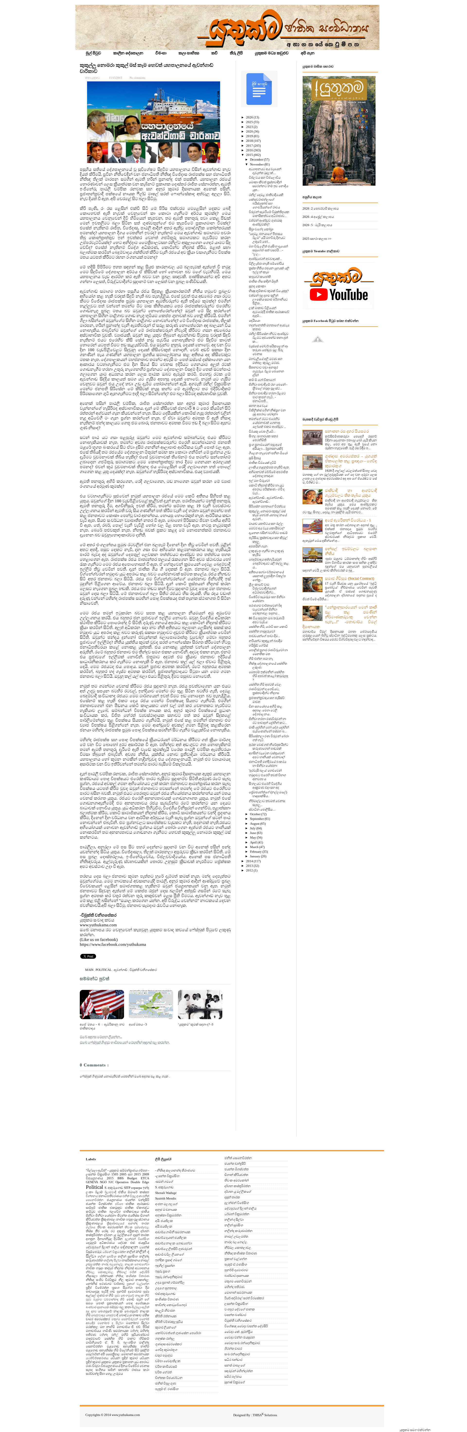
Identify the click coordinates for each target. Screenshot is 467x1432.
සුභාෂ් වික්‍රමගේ (235, 1382)
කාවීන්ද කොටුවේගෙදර (171, 1305)
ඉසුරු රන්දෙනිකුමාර (168, 1277)
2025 (250, 122)
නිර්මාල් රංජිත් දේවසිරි (133, 1272)
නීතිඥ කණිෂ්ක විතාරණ (132, 1276)
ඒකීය (122, 1192)
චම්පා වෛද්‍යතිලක (167, 1361)
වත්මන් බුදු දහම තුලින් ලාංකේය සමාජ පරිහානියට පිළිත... (268, 299)
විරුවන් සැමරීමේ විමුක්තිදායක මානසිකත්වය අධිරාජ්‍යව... (269, 214)
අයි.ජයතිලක (163, 1226)
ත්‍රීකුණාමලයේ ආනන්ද (122, 1223)
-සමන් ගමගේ (164, 1181)
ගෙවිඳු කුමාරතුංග (166, 1350)
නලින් (131, 1252)
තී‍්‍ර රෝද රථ (105, 1231)
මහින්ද (134, 1331)
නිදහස (118, 1268)
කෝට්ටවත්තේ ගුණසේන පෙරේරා (178, 1333)
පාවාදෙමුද (92, 1291)
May (253, 837)
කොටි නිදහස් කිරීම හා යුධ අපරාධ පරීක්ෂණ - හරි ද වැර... (267, 489)
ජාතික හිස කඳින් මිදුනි (263, 281)
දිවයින (118, 1239)
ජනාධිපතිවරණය (110, 1196)
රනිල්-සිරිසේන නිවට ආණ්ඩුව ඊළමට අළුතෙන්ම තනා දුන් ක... (268, 337)
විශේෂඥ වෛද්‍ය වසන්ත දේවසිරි (246, 1326)
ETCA (145, 1178)
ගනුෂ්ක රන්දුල (165, 1338)
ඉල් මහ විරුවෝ (259, 481)
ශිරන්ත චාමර (233, 1348)
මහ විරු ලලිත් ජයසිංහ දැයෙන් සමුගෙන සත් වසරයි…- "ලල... (268, 250)
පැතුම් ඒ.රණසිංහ (236, 1264)
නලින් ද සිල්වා (234, 1219)
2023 (250, 127)
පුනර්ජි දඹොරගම (129, 1291)
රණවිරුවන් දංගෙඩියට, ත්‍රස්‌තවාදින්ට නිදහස (264, 691)
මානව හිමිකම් (138, 1338)
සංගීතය (100, 1370)
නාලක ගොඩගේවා (137, 1264)
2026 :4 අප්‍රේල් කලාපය (318, 217)
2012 (250, 870)
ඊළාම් (99, 1192)
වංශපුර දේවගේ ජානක (240, 1309)
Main (89, 970)
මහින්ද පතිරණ (234, 1287)
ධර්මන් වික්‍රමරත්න (114, 1252)
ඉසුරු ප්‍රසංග (162, 1271)
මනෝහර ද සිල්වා (110, 1323)
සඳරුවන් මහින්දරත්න (239, 1371)
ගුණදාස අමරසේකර (168, 1344)
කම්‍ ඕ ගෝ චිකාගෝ (262, 380)
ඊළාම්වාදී (110, 1192)
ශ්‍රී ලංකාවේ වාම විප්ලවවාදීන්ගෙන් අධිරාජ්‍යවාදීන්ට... (262, 588)
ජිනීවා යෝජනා (105, 1215)
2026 (250, 117)
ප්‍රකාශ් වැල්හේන (138, 1284)
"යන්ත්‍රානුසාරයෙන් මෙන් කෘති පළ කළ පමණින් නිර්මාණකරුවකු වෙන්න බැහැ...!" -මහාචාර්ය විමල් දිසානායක (340, 617)
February (256, 851)
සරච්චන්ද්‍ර (92, 1373)
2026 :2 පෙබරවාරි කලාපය (321, 208)
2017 (250, 145)
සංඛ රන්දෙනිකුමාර (237, 1354)
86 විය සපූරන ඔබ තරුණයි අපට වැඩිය (266, 620)
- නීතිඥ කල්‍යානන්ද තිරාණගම (175, 1170)
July (253, 828)
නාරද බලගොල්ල (113, 1264)
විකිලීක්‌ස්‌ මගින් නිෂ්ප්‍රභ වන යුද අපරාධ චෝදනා (267, 412)
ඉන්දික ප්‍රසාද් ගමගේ (168, 1260)
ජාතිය (145, 1211)
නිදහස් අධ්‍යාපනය (137, 1268)
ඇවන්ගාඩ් (121, 970)
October (255, 814)
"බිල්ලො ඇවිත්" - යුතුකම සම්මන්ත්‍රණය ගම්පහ (116, 1170)
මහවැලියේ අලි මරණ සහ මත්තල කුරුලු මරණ (265, 361)
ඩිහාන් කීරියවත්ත (236, 1175)
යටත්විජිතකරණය (97, 1358)
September (257, 819)
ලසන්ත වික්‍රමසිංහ (236, 1304)
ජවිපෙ (119, 1204)
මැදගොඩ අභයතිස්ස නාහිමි (128, 1346)
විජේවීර (133, 1366)
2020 (250, 131)
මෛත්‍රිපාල (113, 1354)
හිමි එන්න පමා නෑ (261, 658)
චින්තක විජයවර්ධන (168, 1378)
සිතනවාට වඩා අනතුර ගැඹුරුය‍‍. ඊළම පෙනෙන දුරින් (266, 371)
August (255, 823)
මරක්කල (92, 1327)
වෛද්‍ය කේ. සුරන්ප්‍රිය (238, 1332)
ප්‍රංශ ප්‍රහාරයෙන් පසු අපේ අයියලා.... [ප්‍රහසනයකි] (266, 446)
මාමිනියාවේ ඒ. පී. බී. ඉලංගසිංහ (111, 1342)
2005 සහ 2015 (130, 1174)
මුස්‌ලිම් (144, 1350)
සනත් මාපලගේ (235, 1365)
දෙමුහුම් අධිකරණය (100, 1243)
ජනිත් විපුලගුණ (132, 1196)
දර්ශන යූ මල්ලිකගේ (118, 1235)
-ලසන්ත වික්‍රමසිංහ (167, 1176)
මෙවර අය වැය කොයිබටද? (267, 528)
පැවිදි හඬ (108, 1291)
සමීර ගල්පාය (233, 1376)
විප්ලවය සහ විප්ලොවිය (264, 177)
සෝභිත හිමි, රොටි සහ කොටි (268, 627)
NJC (111, 1182)
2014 (250, 861)
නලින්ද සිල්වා (112, 1260)
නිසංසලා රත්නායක (99, 1276)
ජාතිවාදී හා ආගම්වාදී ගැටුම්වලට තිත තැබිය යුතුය (351, 492)
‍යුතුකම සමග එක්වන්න (415, 1430)
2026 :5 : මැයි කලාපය (317, 225)
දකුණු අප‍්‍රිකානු (127, 1231)
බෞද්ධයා (125, 1315)
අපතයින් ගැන (258, 546)
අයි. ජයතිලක (164, 1221)
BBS (120, 1178)
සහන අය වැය (258, 405)
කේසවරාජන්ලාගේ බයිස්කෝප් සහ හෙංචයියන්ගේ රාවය (264, 203)
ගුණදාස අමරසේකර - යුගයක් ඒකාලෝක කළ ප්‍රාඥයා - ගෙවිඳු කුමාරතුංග (351, 461)
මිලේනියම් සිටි (129, 1350)
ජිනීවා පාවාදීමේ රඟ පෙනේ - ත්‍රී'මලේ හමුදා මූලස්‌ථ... (268, 386)
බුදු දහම (91, 1311)
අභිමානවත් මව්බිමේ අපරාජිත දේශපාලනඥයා (268, 474)
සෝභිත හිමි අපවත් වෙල (265, 684)
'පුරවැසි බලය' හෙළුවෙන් (265, 770)
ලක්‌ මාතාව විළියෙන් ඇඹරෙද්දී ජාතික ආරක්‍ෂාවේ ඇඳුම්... (269, 312)
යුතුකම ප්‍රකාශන (123, 1362)
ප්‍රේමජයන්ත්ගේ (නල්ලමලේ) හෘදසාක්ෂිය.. (268, 794)
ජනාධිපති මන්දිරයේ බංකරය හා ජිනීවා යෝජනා (267, 763)
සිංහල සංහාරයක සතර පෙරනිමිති (263, 438)
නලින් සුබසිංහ (107, 1256)
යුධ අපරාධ (141, 1362)
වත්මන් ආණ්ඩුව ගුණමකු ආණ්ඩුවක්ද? (265, 222)
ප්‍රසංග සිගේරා (122, 1287)
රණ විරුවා (93, 1366)
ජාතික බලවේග (109, 1211)
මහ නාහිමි (107, 1327)
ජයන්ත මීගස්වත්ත (99, 1204)
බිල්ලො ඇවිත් (140, 1307)
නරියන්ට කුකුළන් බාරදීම (265, 641)
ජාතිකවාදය (131, 1211)
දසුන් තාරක (141, 1235)
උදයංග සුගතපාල (166, 1288)
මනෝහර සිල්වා (137, 1323)
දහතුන (90, 1239)
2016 (250, 150)
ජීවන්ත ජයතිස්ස (128, 1215)
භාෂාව (137, 1315)
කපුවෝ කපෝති (260, 277)
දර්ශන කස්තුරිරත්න (238, 1186)
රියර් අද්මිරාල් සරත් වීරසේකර (244, 1298)
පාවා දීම (142, 1287)
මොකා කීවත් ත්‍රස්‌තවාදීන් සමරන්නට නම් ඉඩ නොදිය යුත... (268, 186)
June (253, 833)
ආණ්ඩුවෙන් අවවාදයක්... (265, 259)
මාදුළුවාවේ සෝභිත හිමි (104, 1338)
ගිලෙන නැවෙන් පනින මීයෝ (268, 453)
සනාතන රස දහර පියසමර (347, 431)
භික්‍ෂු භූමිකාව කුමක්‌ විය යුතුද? (269, 291)
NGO (103, 1182)
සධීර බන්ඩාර (233, 1360)
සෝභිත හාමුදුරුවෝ (262, 631)
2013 (250, 866)
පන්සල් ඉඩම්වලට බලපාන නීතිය (351, 551)
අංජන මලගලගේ (166, 1204)
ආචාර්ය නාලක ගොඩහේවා (173, 1243)
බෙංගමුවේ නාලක (110, 1311)
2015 (250, 155)
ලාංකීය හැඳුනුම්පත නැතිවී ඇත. (269, 467)
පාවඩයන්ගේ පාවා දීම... (264, 636)
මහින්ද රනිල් (108, 1334)
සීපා (102, 1373)
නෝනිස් (91, 1284)
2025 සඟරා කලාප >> (317, 239)
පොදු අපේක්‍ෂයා (137, 1303)
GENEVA (92, 1182)
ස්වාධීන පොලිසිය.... (262, 809)
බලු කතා (125, 1307)
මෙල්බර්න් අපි (95, 1354)
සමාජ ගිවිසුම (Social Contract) (349, 578)
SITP (127, 1188)
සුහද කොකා (257, 286)
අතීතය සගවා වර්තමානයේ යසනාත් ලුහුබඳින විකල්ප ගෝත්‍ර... (267, 576)
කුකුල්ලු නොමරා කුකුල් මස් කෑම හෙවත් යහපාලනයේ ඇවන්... (268, 515)
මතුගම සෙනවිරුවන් (124, 1319)
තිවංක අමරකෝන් (110, 1227)
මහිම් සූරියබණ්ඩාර (135, 1334)
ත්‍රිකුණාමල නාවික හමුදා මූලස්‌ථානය (125, 1219)
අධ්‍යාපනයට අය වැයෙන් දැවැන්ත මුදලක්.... (265, 171)
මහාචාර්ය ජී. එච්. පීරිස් (133, 1327)
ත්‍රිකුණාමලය (94, 1223)
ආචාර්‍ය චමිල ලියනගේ (169, 1254)
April (254, 842)
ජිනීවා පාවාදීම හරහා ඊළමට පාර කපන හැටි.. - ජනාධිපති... (267, 397)
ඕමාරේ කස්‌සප (138, 1192)
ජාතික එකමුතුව (110, 1207)
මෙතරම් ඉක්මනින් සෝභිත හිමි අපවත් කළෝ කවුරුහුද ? (268, 676)
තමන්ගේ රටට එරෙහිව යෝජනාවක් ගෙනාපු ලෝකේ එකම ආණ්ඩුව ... (267, 422)
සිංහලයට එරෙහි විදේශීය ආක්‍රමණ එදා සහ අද (265, 785)
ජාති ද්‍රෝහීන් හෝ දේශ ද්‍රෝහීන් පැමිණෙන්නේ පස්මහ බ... (269, 729)
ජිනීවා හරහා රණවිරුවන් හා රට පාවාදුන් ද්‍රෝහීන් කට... (268, 721)
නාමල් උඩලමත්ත (236, 1236)
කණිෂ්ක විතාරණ (167, 1299)
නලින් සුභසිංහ (128, 1256)
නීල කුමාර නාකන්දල (133, 1280)
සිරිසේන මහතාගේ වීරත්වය (267, 506)
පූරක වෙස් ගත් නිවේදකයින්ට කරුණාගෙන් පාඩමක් (268, 746)
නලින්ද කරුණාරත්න (238, 1231)
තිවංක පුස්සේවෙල (137, 1227)
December (257, 159)
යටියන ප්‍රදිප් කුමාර (124, 1358)
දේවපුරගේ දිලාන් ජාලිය (102, 1247)
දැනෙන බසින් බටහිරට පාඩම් (268, 533)
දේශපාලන (129, 1247)
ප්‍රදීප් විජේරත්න (97, 1287)
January (255, 856)
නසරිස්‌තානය (131, 1260)
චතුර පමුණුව (164, 1355)
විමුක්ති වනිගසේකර (143, 970)
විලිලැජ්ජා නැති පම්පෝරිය (266, 263)
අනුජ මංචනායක (166, 1209)
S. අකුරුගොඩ (114, 1188)
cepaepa (136, 1188)
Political (104, 970)
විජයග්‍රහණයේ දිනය (114, 1366)
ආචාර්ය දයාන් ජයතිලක (171, 1237)
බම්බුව (114, 1307)
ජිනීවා (90, 1215)
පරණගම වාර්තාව (111, 1284)
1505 (114, 1174)
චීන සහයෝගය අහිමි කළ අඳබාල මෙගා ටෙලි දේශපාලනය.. (265, 710)
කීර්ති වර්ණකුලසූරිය (169, 1322)
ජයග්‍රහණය (114, 1200)
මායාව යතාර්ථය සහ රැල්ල (266, 523)
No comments (137, 77)
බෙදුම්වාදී (112, 1315)
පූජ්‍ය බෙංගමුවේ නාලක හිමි (132, 1295)
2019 (250, 136)
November (257, 164)
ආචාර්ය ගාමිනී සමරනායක (172, 1232)
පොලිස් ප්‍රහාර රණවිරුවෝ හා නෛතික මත (268, 652)
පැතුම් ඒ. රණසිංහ (167, 1389)
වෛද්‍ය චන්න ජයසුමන (240, 1337)
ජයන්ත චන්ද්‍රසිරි (137, 1200)
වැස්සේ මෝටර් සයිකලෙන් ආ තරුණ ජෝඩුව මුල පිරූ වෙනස (268, 350)
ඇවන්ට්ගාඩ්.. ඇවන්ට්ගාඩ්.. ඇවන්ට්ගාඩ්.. (266, 499)
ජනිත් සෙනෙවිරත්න (238, 1158)
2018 (250, 141)
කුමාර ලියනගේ (165, 1327)
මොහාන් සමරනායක (135, 1354)
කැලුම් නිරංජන (165, 1310)
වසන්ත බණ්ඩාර (235, 1315)
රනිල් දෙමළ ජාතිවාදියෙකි (266, 195)
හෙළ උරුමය (114, 1373)
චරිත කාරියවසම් (166, 1366)
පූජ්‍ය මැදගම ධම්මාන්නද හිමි (105, 1299)
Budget (132, 1178)
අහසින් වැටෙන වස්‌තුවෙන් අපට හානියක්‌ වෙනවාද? (267, 755)
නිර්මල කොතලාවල (99, 1272)
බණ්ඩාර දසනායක (97, 1307)
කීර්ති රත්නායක (166, 1316)
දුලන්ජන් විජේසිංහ (137, 1239)
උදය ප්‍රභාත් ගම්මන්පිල (170, 1282)
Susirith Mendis (165, 1198)
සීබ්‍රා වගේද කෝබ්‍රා (261, 229)
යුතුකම (106, 1362)
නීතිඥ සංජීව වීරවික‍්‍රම (101, 1280)
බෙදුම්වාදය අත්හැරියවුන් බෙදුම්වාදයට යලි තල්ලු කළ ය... (269, 563)
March (254, 847)
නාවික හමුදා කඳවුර (99, 1268)
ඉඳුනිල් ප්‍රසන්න (165, 1266)
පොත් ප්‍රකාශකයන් (109, 1303)
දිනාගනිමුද (105, 1239)
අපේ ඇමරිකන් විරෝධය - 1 (348, 520)
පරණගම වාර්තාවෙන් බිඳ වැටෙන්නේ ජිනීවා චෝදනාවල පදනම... (265, 609)
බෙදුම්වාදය (98, 1315)
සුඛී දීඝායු (255, 458)
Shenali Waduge (166, 1193)
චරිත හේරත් (163, 1372)
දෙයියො (254, 320)
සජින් (111, 1370)
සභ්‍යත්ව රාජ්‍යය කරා (133, 1370)
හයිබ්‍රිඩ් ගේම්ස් (258, 645)
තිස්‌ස (89, 1231)
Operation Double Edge (132, 1182)
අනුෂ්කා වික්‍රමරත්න (168, 1215)
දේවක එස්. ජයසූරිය (133, 1243)
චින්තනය (92, 1196)
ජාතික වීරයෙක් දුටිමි (262, 462)
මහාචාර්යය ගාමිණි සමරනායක (107, 1331)
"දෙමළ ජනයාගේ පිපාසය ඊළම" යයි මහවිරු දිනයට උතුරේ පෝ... (267, 237)
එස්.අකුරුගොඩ (165, 1294)
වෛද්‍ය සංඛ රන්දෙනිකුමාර (242, 1343)
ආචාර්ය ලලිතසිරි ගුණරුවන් (173, 1249)
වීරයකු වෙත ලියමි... (262, 431)
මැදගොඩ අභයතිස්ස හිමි (102, 1350)
